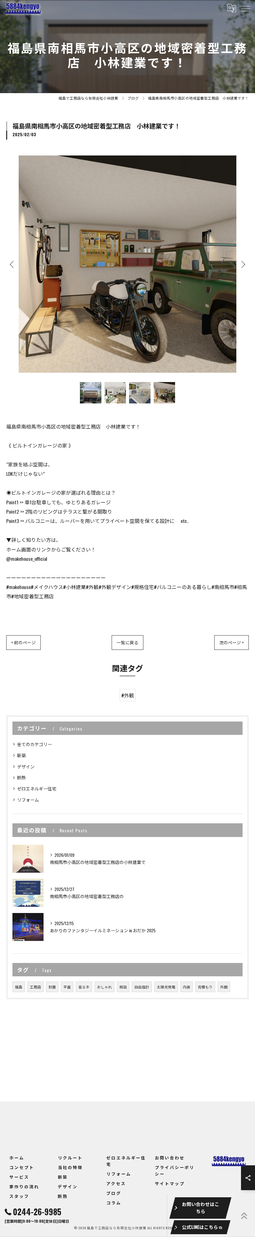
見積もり (205, 986)
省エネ (84, 986)
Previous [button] (12, 264)
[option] (127, 264)
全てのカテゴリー (34, 744)
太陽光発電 (166, 986)
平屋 (67, 986)
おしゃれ (104, 986)
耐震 (52, 986)
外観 (224, 986)
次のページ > (231, 642)
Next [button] (242, 264)
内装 (186, 986)
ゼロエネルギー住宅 (36, 788)
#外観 (127, 695)
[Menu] (245, 8)
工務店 (35, 986)
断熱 (21, 777)
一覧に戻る (127, 642)
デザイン (26, 766)
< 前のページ (23, 642)
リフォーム (28, 799)
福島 (18, 986)
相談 (123, 986)
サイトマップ (169, 1183)
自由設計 (141, 986)
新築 (21, 755)
